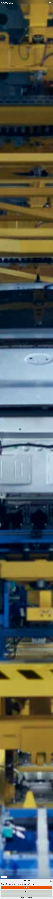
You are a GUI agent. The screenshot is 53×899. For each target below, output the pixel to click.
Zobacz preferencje (26, 895)
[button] (51, 880)
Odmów (26, 891)
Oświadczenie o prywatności (26, 897)
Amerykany (4, 878)
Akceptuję (26, 887)
